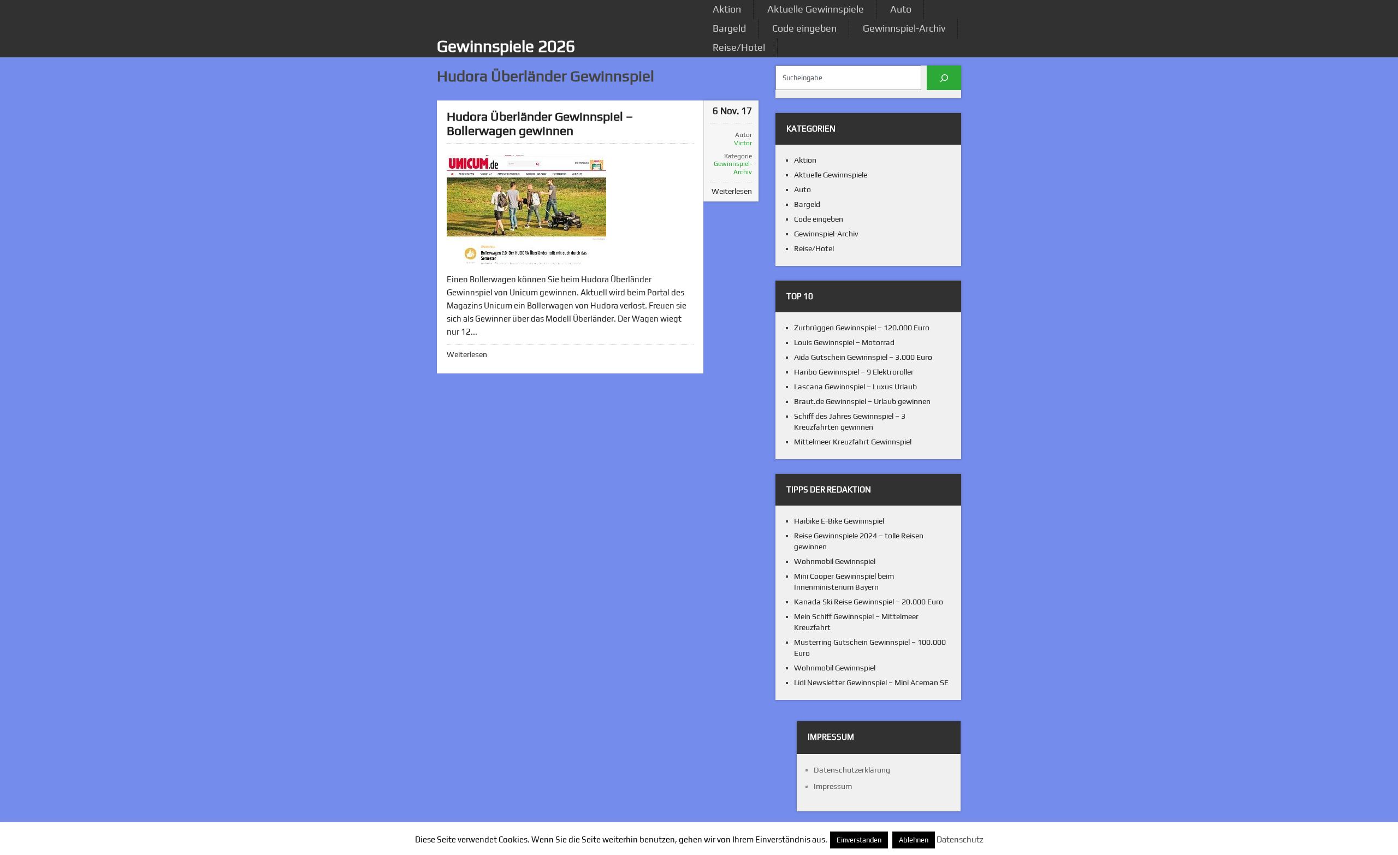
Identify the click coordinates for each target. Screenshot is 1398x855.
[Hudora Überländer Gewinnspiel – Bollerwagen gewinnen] (526, 209)
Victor (743, 143)
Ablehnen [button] (913, 840)
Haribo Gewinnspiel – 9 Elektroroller (854, 371)
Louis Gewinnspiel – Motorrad (844, 342)
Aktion (727, 9)
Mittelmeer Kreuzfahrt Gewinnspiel (852, 441)
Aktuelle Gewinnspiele (815, 9)
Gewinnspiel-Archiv (904, 28)
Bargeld (729, 28)
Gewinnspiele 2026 (506, 46)
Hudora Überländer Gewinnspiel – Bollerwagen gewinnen (540, 123)
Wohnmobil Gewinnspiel (834, 561)
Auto (900, 9)
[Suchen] (944, 78)
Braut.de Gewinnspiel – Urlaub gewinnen (862, 401)
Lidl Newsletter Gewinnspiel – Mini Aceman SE (871, 682)
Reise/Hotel (739, 47)
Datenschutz (960, 839)
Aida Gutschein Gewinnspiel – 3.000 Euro (863, 357)
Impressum (833, 786)
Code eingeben (804, 28)
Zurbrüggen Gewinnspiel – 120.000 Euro (861, 327)
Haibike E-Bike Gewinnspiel (839, 520)
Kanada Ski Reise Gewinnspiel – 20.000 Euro (868, 601)
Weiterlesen (467, 354)
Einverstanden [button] (859, 840)
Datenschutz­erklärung (852, 769)
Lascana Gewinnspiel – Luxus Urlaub (855, 386)
